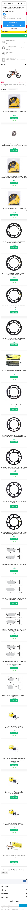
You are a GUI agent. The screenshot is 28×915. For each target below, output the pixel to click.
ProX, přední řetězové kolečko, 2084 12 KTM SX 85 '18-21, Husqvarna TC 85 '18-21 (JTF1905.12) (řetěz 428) (14, 112)
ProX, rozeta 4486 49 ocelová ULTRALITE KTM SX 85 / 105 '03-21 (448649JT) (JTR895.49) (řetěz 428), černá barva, (14, 501)
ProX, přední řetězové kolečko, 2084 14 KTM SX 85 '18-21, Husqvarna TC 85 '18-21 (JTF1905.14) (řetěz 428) (14, 177)
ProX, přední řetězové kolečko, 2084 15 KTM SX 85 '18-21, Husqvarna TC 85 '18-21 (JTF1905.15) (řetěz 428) (14, 209)
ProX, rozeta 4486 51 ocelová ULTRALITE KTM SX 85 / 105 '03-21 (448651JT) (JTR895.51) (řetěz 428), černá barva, (14, 533)
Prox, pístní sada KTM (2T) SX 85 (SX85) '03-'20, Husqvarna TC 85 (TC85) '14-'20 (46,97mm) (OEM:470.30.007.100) (14, 792)
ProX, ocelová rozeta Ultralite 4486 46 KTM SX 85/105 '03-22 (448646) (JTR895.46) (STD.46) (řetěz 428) (14, 403)
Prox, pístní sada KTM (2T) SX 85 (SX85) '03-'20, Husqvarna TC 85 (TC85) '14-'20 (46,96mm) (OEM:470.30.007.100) (14, 760)
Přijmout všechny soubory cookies (14, 22)
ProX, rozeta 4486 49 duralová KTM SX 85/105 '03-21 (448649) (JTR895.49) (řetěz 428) (14, 274)
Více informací (14, 28)
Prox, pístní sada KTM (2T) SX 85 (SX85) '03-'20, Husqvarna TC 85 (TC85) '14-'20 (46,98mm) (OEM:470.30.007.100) (14, 825)
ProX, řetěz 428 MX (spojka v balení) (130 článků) (14, 370)
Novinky (4, 35)
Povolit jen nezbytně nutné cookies (14, 25)
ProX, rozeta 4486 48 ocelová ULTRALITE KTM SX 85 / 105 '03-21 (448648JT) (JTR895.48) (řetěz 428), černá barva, (14, 469)
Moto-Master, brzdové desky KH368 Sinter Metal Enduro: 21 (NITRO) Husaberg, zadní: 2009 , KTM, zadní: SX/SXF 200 (14, 695)
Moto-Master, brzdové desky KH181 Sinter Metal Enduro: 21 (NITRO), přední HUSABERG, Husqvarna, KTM (14, 630)
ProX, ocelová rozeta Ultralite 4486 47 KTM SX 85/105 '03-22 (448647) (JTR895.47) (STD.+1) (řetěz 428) (14, 436)
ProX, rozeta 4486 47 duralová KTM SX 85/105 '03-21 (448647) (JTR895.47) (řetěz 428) (14, 241)
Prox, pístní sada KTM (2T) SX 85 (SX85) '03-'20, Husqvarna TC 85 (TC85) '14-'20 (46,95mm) (14, 727)
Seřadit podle (4, 89)
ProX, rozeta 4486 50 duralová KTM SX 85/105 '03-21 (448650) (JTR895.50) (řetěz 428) (14, 306)
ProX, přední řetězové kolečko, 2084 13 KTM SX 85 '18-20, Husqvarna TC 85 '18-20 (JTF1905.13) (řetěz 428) (14, 144)
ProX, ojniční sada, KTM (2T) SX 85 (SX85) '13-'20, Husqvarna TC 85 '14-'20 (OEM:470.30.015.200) (14, 856)
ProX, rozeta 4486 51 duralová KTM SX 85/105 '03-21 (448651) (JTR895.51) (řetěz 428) (14, 339)
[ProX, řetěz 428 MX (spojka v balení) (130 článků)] (14, 360)
